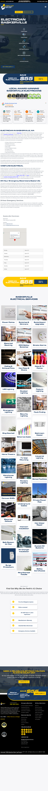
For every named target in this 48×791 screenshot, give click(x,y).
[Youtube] (29, 730)
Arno (30, 110)
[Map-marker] (24, 732)
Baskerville (19, 133)
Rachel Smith (8, 110)
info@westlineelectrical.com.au (12, 225)
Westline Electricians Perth (11, 103)
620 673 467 (12, 752)
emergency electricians (8, 134)
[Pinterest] (29, 732)
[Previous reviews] (2, 116)
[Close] (18, 233)
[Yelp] (24, 734)
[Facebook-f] (22, 730)
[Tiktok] (27, 732)
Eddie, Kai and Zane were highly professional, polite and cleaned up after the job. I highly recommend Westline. (7, 118)
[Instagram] (24, 730)
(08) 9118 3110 (9, 223)
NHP (21, 175)
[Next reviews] (46, 116)
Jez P (19, 110)
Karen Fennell (42, 110)
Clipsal (18, 175)
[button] (45, 6)
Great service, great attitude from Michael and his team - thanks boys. (18, 117)
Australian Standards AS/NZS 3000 (11, 176)
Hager (28, 175)
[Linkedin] (31, 730)
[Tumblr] (22, 732)
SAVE (25, 691)
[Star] (22, 734)
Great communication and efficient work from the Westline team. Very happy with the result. (29, 118)
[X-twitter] (27, 730)
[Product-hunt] (31, 732)
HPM (23, 175)
